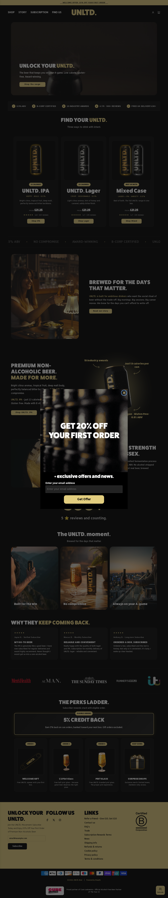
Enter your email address (60, 483)
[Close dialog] (124, 392)
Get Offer (84, 499)
